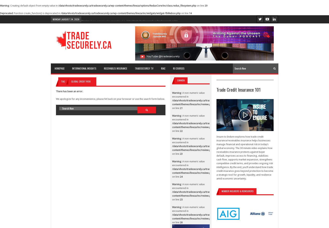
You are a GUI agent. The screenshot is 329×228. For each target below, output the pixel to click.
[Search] (274, 68)
